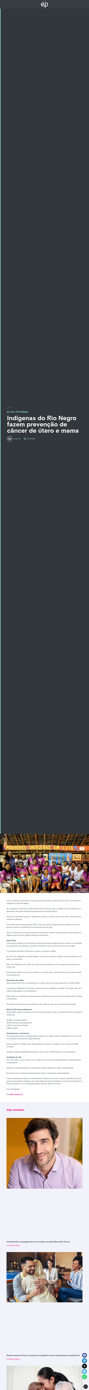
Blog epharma (17, 412)
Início (9, 408)
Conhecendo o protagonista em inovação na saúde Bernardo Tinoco (38, 1242)
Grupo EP (17, 439)
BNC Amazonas (16, 1094)
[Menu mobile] (85, 1386)
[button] (84, 1355)
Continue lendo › (14, 1245)
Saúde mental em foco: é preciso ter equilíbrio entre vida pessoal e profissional (43, 1355)
